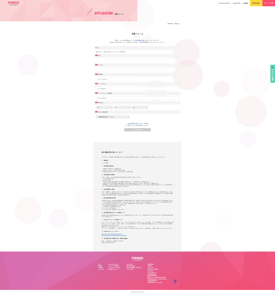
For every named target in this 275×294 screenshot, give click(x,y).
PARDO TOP (170, 23)
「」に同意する (138, 123)
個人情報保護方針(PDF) (152, 280)
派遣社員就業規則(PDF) (152, 275)
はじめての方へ (237, 3)
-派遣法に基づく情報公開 (153, 269)
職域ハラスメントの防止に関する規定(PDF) (157, 277)
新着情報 (100, 265)
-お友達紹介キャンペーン (113, 269)
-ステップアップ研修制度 (113, 265)
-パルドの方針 (150, 267)
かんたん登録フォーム (152, 272)
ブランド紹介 (101, 269)
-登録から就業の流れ (130, 265)
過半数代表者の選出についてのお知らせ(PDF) (157, 279)
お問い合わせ (150, 270)
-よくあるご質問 (129, 269)
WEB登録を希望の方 (152, 274)
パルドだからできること (224, 3)
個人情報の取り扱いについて (142, 40)
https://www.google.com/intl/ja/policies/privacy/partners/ (114, 235)
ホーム (99, 264)
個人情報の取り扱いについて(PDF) (155, 282)
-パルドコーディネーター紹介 (114, 267)
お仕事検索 (100, 267)
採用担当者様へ (151, 264)
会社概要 (245, 3)
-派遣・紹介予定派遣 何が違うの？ (134, 267)
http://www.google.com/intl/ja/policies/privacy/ (112, 234)
